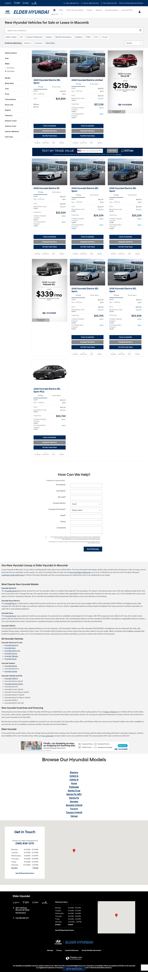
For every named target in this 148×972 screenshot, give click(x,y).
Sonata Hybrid (74, 805)
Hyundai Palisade (11, 656)
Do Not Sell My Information (91, 950)
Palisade (74, 787)
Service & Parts (126, 10)
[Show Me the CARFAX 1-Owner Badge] (37, 105)
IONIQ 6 (74, 776)
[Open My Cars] (139, 12)
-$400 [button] (101, 108)
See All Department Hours (25, 873)
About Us (54, 14)
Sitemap (50, 950)
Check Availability (49, 126)
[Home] (8, 12)
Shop (61, 10)
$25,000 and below (63, 37)
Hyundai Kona (10, 603)
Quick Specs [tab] (56, 87)
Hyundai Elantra (11, 666)
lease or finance (110, 712)
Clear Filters (50, 43)
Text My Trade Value (49, 136)
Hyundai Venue (11, 659)
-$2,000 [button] (100, 99)
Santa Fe (74, 797)
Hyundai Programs (111, 10)
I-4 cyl (105, 37)
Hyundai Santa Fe (12, 591)
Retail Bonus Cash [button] (77, 99)
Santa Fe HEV (74, 794)
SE (21, 37)
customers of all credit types (13, 575)
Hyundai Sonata (11, 671)
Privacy (59, 950)
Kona (74, 783)
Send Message (93, 549)
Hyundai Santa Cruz (12, 651)
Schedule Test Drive (49, 131)
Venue (74, 816)
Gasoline (79, 37)
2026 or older (11, 37)
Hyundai (38, 43)
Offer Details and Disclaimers (116, 111)
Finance (89, 10)
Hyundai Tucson (11, 653)
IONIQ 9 (74, 779)
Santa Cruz (74, 790)
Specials (98, 10)
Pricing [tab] (40, 87)
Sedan (49, 37)
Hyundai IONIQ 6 (11, 678)
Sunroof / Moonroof (34, 37)
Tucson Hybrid (74, 812)
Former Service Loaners (74, 10)
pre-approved (47, 736)
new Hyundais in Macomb (80, 572)
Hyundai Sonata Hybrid (14, 684)
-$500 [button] (101, 114)
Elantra (27, 43)
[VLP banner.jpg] (74, 746)
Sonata (74, 801)
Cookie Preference (71, 950)
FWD (88, 37)
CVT (96, 37)
